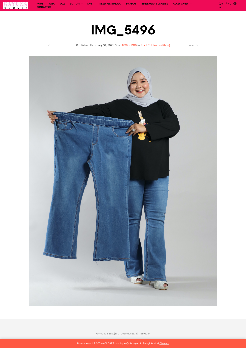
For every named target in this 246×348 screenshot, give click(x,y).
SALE (62, 4)
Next (191, 45)
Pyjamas (131, 4)
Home (40, 4)
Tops (89, 4)
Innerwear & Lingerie (154, 4)
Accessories (181, 4)
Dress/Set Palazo (110, 4)
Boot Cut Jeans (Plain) (155, 45)
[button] (220, 4)
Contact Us (43, 7)
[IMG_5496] (123, 180)
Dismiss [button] (164, 343)
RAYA (52, 4)
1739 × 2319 (129, 45)
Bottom (75, 4)
